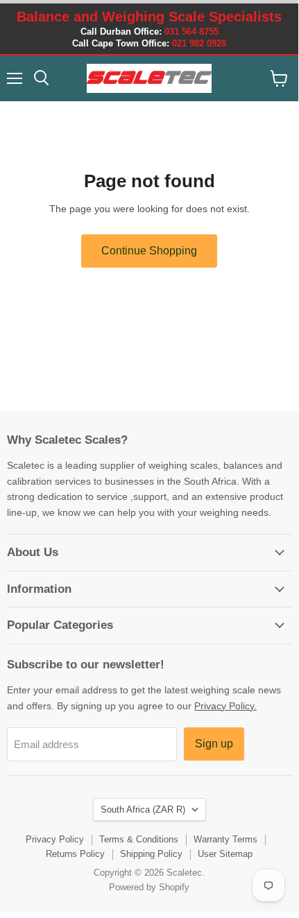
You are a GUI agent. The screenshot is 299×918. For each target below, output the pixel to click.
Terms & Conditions (138, 839)
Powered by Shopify (149, 887)
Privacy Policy (55, 839)
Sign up (214, 744)
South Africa (143, 809)
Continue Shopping (149, 251)
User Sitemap (225, 854)
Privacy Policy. (225, 705)
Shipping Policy (151, 854)
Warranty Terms (225, 839)
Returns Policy (75, 854)
